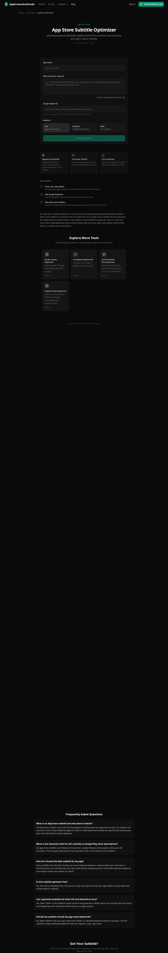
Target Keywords (50, 103)
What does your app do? (53, 76)
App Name (47, 62)
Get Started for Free (153, 4)
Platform (47, 120)
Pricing (51, 4)
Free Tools (30, 13)
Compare (62, 4)
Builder (42, 4)
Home (21, 13)
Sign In (132, 4)
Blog (73, 4)
